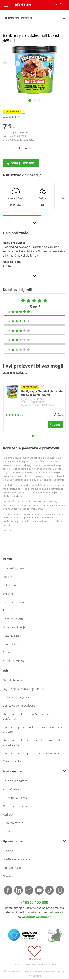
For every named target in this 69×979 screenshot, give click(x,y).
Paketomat (10, 585)
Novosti (8, 876)
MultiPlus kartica (13, 661)
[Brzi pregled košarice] (64, 5)
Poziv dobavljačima (15, 798)
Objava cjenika (12, 761)
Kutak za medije (13, 823)
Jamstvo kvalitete (13, 867)
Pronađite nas (12, 789)
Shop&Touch (11, 644)
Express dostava (13, 602)
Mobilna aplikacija (14, 627)
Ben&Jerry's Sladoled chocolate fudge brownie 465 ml (42, 393)
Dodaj (57, 424)
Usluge (7, 558)
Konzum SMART (13, 619)
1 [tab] (29, 100)
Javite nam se (12, 771)
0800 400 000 (36, 902)
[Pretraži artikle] (55, 5)
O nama (8, 851)
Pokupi (7, 610)
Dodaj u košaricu (23, 163)
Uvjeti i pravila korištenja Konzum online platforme (28, 716)
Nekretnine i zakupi (15, 806)
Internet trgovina (14, 568)
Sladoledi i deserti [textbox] (18, 18)
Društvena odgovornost (18, 859)
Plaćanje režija (12, 635)
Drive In (8, 593)
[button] (33, 436)
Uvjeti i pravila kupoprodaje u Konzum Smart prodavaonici (31, 742)
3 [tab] (39, 100)
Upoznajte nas (13, 841)
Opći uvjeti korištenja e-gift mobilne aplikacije (31, 753)
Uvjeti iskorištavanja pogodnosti (23, 689)
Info (6, 670)
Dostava (8, 577)
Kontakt (8, 831)
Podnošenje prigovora (17, 697)
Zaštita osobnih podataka (19, 705)
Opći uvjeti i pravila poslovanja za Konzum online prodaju (34, 729)
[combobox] (34, 18)
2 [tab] (34, 100)
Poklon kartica (12, 652)
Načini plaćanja (12, 680)
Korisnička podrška (15, 781)
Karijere (8, 814)
